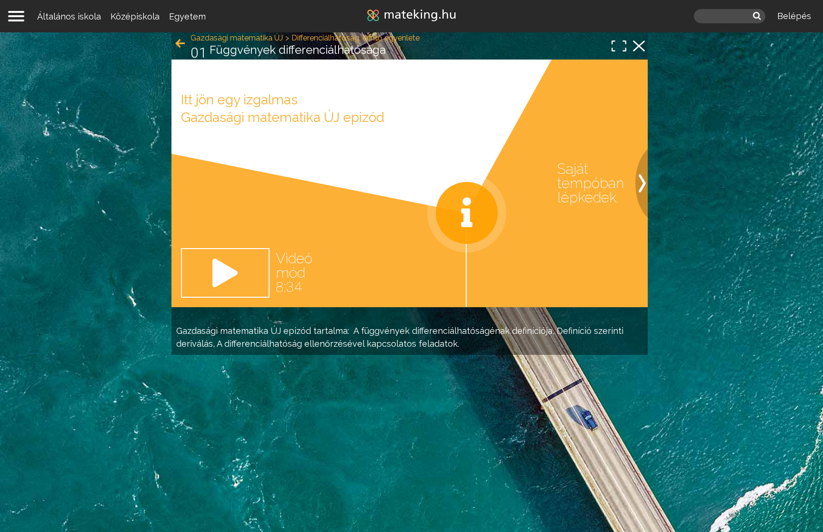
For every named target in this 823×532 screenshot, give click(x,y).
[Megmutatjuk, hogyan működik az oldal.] (467, 213)
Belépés (794, 16)
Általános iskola (69, 16)
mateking (411, 16)
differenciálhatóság (263, 344)
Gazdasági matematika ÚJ (228, 331)
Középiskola (135, 16)
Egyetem (187, 16)
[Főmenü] (16, 16)
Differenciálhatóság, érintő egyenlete (355, 37)
